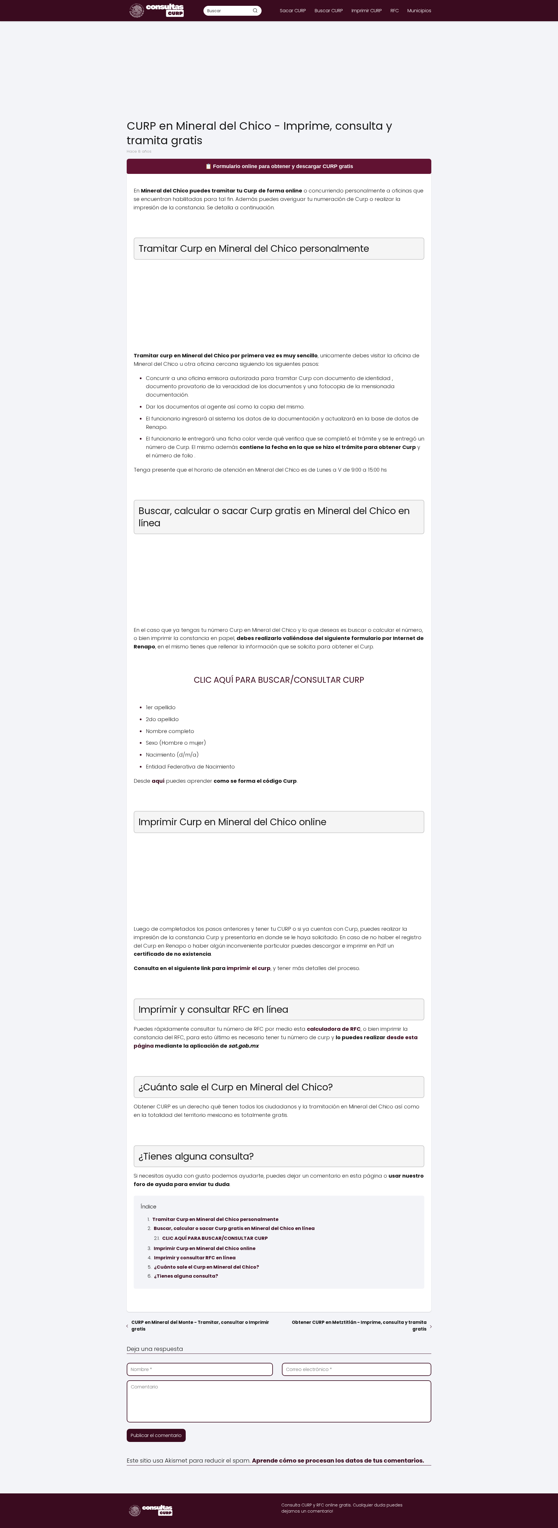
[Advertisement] (279, 70)
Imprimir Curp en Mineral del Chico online (204, 1248)
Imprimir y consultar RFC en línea (195, 1257)
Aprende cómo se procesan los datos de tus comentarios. (338, 1460)
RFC (395, 10)
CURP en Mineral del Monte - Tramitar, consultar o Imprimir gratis (200, 1325)
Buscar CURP (329, 10)
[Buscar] (255, 10)
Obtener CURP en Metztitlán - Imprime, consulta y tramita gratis (359, 1325)
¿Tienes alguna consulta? (186, 1276)
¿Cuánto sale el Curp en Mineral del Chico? (206, 1267)
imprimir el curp (249, 968)
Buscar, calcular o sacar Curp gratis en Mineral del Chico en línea (234, 1228)
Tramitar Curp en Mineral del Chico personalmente (215, 1219)
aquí (158, 780)
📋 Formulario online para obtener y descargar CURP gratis (279, 166)
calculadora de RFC (334, 1029)
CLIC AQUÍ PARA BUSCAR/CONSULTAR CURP (215, 1238)
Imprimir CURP (367, 10)
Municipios (419, 10)
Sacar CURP (293, 10)
